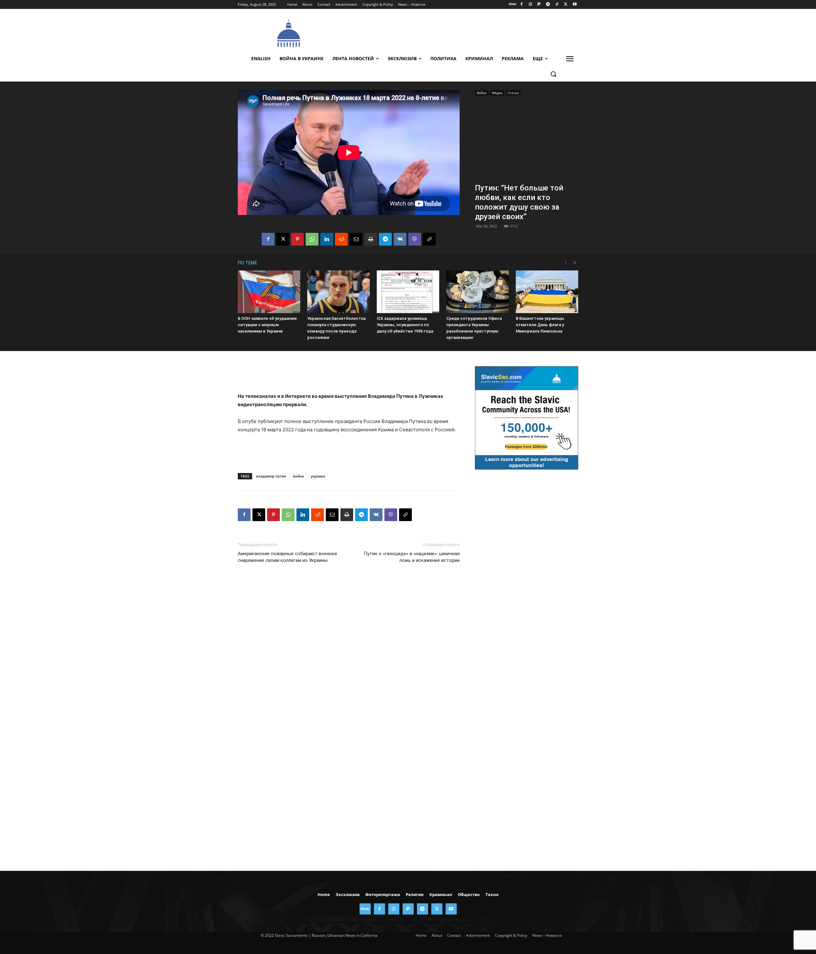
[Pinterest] (297, 239)
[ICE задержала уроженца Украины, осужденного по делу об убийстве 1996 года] (408, 291)
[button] (553, 74)
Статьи (513, 92)
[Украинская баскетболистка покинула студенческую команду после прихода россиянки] (338, 291)
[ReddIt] (341, 239)
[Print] (370, 239)
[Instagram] (530, 4)
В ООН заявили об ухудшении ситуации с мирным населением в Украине (267, 325)
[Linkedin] (326, 239)
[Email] (356, 239)
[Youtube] (574, 4)
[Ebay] (512, 4)
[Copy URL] (429, 239)
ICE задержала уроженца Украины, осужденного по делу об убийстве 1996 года (405, 325)
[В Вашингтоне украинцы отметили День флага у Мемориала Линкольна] (547, 291)
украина (318, 476)
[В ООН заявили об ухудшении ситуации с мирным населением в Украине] (269, 291)
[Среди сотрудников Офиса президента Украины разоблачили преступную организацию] (477, 291)
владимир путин (271, 476)
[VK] (400, 239)
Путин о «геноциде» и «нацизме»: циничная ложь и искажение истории (412, 557)
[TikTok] (557, 4)
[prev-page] (565, 263)
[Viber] (414, 239)
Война (481, 92)
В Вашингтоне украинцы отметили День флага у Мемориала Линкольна (540, 325)
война (298, 476)
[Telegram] (548, 4)
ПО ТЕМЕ (247, 262)
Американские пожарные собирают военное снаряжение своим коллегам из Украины (287, 557)
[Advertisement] (456, 32)
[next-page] (575, 263)
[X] (565, 4)
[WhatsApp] (312, 239)
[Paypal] (539, 4)
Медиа (497, 92)
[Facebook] (521, 4)
